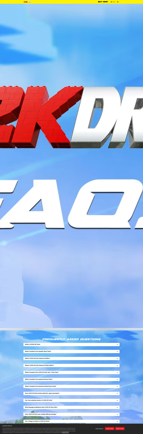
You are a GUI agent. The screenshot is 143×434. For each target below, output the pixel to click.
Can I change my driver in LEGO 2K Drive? (37, 421)
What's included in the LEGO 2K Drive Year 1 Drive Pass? (41, 372)
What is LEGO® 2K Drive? (32, 344)
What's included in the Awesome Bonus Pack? (38, 379)
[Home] (27, 2)
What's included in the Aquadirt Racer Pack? (38, 351)
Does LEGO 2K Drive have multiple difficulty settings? (40, 414)
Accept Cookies (109, 428)
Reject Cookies (119, 428)
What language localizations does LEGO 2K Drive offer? (41, 407)
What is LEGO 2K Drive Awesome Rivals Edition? (39, 365)
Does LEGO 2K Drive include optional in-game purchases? (42, 393)
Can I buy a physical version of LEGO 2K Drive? (38, 400)
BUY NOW (103, 2)
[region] (71, 429)
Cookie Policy (65, 432)
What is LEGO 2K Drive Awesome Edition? (37, 358)
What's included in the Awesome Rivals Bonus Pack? (40, 386)
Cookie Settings (99, 428)
